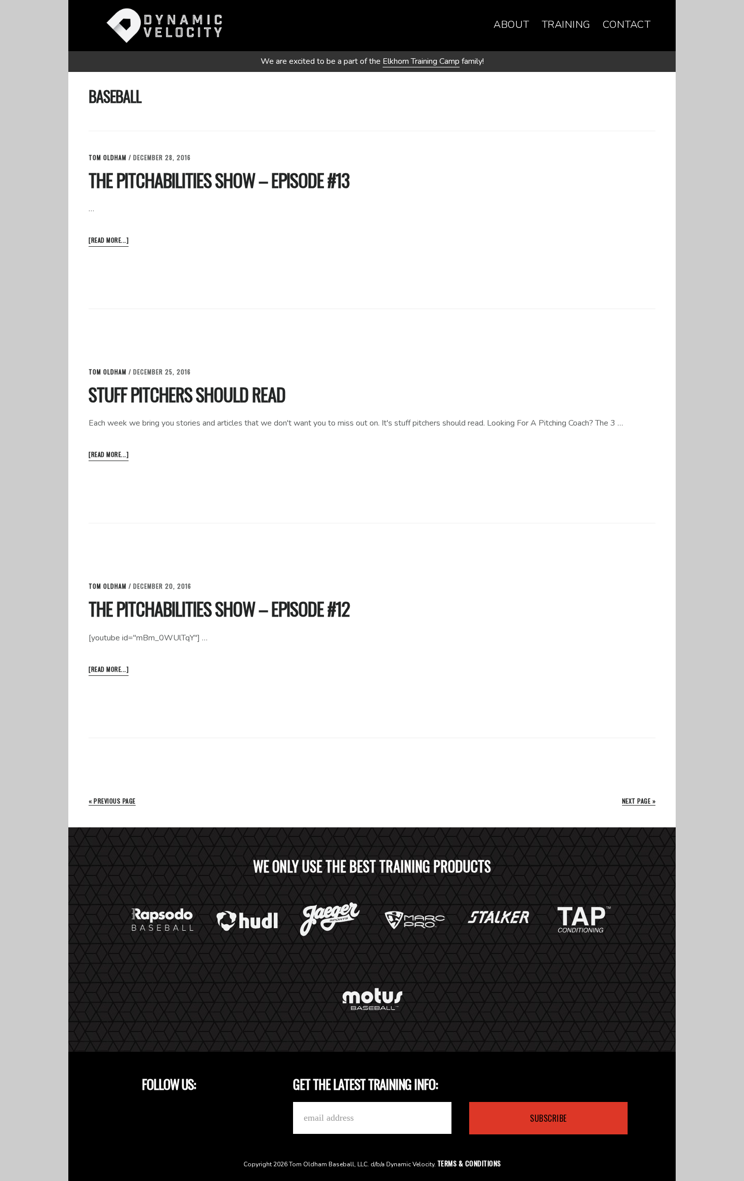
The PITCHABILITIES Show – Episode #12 (219, 608)
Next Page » (639, 800)
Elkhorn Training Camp (421, 61)
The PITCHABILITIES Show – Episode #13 (219, 179)
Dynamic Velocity (164, 25)
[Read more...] (109, 241)
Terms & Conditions (469, 1163)
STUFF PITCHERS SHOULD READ (187, 393)
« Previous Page (112, 800)
